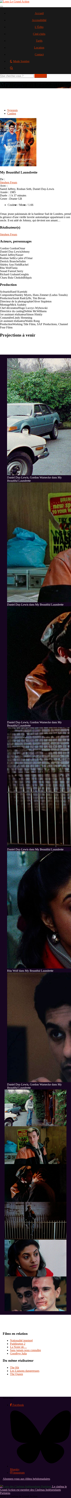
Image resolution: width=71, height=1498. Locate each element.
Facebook (18, 1404)
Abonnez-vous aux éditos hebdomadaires (26, 1478)
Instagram (19, 1472)
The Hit (14, 1367)
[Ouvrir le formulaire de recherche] (39, 69)
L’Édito (39, 27)
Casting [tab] (11, 113)
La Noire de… (18, 1347)
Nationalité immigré (21, 1340)
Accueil (39, 13)
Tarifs (39, 40)
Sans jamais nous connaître (25, 1350)
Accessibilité (39, 20)
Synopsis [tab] (12, 110)
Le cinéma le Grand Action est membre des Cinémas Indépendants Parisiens (33, 1490)
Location (39, 47)
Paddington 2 (17, 1343)
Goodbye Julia (18, 1353)
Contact (39, 54)
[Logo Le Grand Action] (14, 1)
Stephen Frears (8, 182)
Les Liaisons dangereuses (24, 1370)
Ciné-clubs (39, 33)
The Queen (16, 1374)
